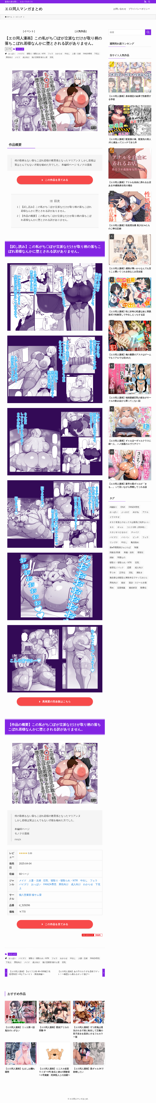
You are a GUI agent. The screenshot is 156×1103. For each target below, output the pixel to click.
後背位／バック (117, 567)
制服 (136, 547)
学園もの (121, 557)
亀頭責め (135, 542)
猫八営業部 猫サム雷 (39, 57)
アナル (145, 512)
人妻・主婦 (76, 54)
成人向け (26, 57)
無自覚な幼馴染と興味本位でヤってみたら (128, 577)
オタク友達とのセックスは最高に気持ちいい (129, 522)
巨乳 (51, 57)
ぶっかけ (125, 512)
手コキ (113, 572)
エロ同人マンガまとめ (24, 9)
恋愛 (129, 567)
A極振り (113, 507)
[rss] (145, 1)
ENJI (123, 507)
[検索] (149, 1)
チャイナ (135, 532)
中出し (67, 54)
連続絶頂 (133, 588)
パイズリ (21, 54)
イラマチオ (115, 517)
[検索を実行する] (148, 32)
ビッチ (136, 537)
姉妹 (112, 557)
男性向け (9, 57)
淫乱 (131, 572)
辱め (112, 588)
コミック (20, 49)
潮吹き (139, 572)
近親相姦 (121, 588)
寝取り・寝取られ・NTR (36, 54)
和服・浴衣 (129, 552)
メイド (17, 57)
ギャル (120, 527)
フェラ (50, 54)
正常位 (122, 572)
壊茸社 (140, 552)
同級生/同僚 (115, 552)
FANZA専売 (87, 54)
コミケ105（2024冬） (136, 527)
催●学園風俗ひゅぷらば (120, 547)
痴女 (123, 583)
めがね (136, 512)
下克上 (96, 54)
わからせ (58, 54)
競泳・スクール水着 (138, 583)
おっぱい (11, 54)
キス (112, 527)
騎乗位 (143, 588)
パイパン (125, 537)
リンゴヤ (114, 542)
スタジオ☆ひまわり (119, 532)
